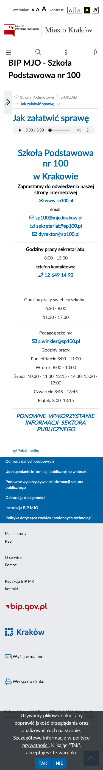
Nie (59, 763)
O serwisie (13, 558)
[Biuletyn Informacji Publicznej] (51, 610)
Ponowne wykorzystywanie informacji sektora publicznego (44, 485)
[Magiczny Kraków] (51, 635)
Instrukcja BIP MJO (21, 508)
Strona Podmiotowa (37, 97)
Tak (43, 763)
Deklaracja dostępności (25, 498)
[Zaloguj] (96, 53)
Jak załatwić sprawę (37, 104)
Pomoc (11, 565)
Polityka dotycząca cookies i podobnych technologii (49, 518)
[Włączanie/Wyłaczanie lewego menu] (8, 102)
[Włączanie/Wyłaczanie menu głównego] (8, 53)
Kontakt (11, 589)
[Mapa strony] (67, 53)
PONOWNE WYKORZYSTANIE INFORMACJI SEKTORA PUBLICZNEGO (56, 423)
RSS (8, 541)
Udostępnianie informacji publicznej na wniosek (46, 472)
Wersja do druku (28, 681)
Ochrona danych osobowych (29, 462)
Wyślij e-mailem (27, 656)
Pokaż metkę (28, 451)
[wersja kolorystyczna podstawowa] (70, 10)
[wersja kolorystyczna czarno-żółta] (87, 10)
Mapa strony (15, 534)
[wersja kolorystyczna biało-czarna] (78, 10)
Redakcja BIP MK (19, 582)
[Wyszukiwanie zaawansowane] (38, 52)
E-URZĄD (68, 97)
